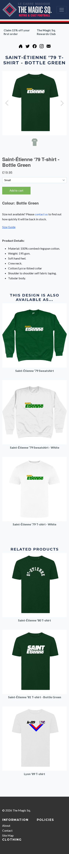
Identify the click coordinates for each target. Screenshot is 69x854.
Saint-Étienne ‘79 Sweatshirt (34, 370)
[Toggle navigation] (61, 9)
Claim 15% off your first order (17, 32)
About (6, 825)
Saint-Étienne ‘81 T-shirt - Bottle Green (34, 697)
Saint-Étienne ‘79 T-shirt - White (34, 524)
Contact (7, 830)
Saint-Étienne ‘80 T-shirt (34, 620)
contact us (41, 214)
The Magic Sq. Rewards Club (46, 32)
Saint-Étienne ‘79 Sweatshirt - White (34, 447)
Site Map (8, 835)
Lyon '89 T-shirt (34, 774)
